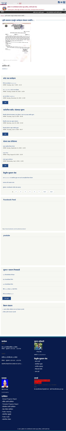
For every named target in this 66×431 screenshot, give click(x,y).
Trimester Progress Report (10, 404)
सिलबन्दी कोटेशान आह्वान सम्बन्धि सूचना (11, 127)
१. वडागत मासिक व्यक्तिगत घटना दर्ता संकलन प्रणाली (13, 309)
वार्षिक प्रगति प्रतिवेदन (8, 401)
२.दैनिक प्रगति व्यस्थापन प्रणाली (9, 311)
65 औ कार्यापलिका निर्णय (8, 279)
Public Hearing (6, 411)
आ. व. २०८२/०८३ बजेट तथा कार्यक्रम (11, 89)
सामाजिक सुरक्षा (38, 364)
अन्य (5, 102)
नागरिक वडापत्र (39, 366)
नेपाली (20, 3)
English (15, 3)
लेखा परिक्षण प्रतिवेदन (7, 409)
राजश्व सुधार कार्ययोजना (8, 159)
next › (44, 191)
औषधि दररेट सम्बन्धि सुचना (36, 12)
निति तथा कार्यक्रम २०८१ (8, 293)
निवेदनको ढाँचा (38, 369)
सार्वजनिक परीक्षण (6, 419)
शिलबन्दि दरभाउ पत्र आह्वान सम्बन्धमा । (11, 121)
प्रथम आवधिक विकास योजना (9, 146)
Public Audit (5, 417)
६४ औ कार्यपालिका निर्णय (8, 284)
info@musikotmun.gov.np (56, 389)
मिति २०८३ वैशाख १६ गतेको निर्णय (10, 289)
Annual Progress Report (9, 399)
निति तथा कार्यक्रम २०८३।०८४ (9, 83)
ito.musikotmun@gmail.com (41, 389)
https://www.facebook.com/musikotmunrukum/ (14, 229)
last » (51, 191)
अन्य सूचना (6, 298)
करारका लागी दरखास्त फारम (8, 182)
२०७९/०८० (4, 68)
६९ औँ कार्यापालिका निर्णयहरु (8, 274)
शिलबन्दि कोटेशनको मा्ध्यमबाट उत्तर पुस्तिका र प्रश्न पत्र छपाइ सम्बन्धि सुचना (18, 114)
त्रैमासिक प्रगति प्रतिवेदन (8, 406)
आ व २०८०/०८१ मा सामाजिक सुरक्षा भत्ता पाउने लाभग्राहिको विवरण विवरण (18, 177)
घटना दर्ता (37, 361)
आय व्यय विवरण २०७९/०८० (9, 96)
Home (2, 15)
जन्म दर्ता (37, 371)
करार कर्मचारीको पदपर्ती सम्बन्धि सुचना (52, 12)
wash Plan (5, 152)
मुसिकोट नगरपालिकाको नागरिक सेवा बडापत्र (12, 187)
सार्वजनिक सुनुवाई (6, 414)
